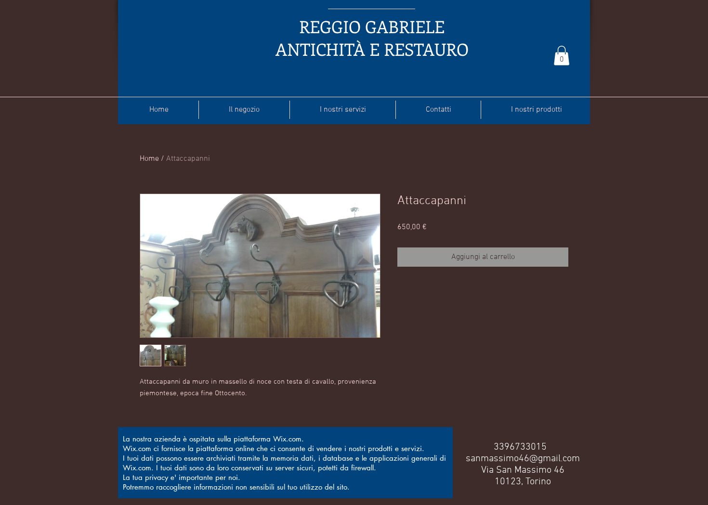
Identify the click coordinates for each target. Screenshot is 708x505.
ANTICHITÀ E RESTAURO (372, 49)
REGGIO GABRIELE (372, 26)
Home (149, 159)
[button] (561, 55)
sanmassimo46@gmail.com (523, 459)
